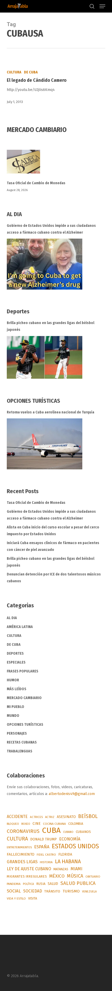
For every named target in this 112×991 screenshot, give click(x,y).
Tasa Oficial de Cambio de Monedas (36, 183)
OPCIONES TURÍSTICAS (25, 724)
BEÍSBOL (88, 816)
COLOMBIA (75, 824)
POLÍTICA (28, 884)
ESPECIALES (16, 662)
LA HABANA (68, 861)
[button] (102, 6)
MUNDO (13, 715)
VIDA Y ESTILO (16, 898)
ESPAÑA (41, 846)
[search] (92, 6)
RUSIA (40, 884)
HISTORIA (46, 862)
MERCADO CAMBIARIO (24, 698)
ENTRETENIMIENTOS (19, 847)
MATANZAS (60, 869)
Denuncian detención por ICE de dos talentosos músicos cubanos (54, 577)
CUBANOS (83, 832)
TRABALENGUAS (19, 751)
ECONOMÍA (69, 839)
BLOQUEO (13, 824)
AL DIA (12, 618)
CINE (37, 823)
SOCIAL (14, 891)
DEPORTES (15, 653)
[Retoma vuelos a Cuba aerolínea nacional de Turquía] (44, 443)
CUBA (51, 830)
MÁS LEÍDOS (16, 689)
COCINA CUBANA (54, 824)
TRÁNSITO (52, 891)
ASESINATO (66, 817)
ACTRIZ (49, 817)
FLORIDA (65, 854)
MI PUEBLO (15, 707)
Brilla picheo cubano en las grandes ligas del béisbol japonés (50, 326)
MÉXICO (57, 876)
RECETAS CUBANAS (22, 742)
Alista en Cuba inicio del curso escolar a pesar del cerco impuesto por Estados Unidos (53, 530)
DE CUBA (31, 72)
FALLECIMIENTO (20, 854)
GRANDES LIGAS (22, 861)
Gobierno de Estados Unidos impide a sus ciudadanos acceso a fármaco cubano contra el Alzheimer (51, 229)
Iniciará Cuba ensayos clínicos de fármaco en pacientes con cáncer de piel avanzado (53, 546)
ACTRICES (36, 817)
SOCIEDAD (32, 891)
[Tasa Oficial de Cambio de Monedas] (56, 165)
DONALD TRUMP (43, 839)
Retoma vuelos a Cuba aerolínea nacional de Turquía (50, 412)
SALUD (53, 883)
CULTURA (14, 72)
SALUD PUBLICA (78, 883)
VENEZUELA (89, 891)
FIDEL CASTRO (46, 854)
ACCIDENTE (17, 816)
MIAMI (76, 868)
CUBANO (68, 832)
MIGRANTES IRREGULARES (27, 876)
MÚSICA (75, 876)
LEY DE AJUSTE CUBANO (29, 868)
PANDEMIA (14, 884)
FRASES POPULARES (22, 671)
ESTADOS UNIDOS (75, 846)
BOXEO (25, 824)
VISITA (32, 898)
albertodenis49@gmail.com (72, 794)
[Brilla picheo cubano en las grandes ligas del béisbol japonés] (44, 357)
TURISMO (71, 891)
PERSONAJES (17, 733)
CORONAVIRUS (23, 831)
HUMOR (13, 680)
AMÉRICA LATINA (20, 627)
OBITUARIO (92, 876)
